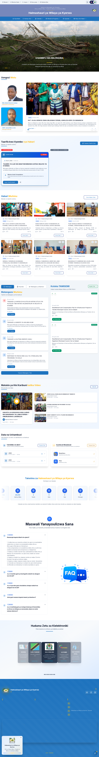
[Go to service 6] (51, 674)
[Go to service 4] (48, 674)
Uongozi (25, 2)
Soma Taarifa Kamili (9, 182)
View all (94, 386)
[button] (24, 550)
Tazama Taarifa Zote (90, 143)
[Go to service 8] (54, 674)
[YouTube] (87, 692)
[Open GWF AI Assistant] (95, 753)
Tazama (12, 314)
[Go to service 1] (44, 674)
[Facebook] (91, 692)
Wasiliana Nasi (44, 2)
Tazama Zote (42, 445)
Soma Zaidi (32, 128)
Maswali (6, 2)
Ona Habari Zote (90, 197)
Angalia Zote (92, 286)
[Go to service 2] (45, 674)
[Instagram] (95, 692)
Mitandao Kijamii (15, 2)
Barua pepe (34, 2)
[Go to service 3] (47, 674)
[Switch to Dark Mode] (87, 2)
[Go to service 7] (53, 674)
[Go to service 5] (50, 674)
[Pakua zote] (42, 453)
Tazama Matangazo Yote (25, 373)
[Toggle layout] (21, 737)
